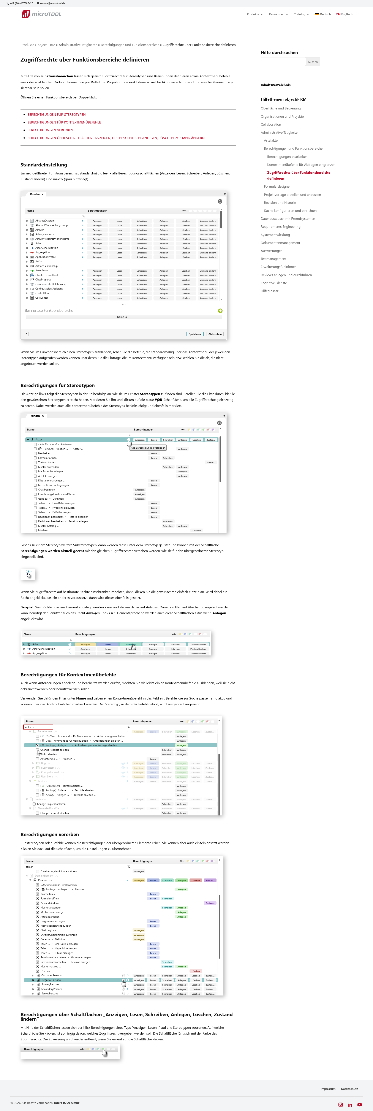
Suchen (313, 62)
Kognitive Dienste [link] (274, 282)
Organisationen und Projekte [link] (282, 116)
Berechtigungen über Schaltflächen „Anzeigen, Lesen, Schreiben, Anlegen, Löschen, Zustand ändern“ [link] (116, 137)
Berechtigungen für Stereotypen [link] (56, 114)
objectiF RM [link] (46, 44)
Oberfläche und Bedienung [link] (281, 108)
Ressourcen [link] (276, 14)
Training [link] (299, 14)
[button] (340, 1105)
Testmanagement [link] (273, 258)
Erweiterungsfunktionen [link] (279, 266)
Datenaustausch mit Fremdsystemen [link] (288, 218)
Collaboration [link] (271, 124)
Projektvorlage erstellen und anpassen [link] (292, 194)
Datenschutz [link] (349, 1089)
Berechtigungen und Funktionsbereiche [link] (130, 44)
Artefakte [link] (271, 140)
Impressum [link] (328, 1089)
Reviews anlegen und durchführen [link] (286, 274)
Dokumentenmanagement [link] (280, 242)
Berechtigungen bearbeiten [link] (287, 156)
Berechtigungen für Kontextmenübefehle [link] (64, 122)
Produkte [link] (253, 14)
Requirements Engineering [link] (280, 226)
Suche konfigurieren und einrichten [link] (290, 210)
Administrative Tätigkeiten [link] (78, 44)
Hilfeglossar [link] (269, 290)
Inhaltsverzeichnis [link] (276, 84)
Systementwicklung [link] (275, 234)
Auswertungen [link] (272, 250)
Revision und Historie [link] (280, 202)
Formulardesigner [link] (277, 186)
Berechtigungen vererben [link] (50, 130)
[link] (21, 3)
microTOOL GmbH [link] (67, 1103)
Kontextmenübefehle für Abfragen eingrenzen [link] (301, 164)
